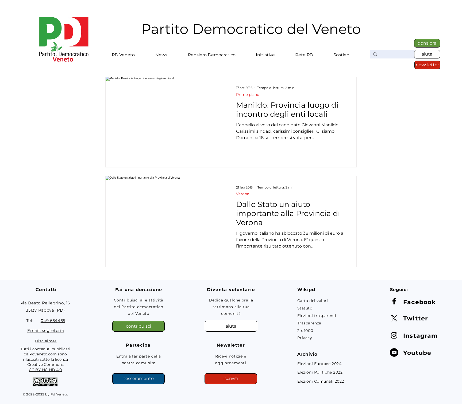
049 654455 (53, 320)
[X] (394, 318)
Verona (242, 194)
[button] (123, 52)
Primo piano (247, 94)
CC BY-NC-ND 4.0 (45, 369)
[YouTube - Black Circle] (394, 352)
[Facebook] (394, 301)
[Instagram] (394, 335)
